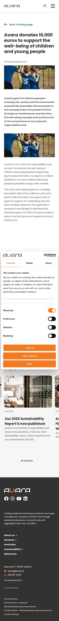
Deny (29, 364)
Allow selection (29, 356)
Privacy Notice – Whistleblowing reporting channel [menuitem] (28, 610)
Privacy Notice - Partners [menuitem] (16, 603)
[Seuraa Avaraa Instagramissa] (12, 498)
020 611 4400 (14, 574)
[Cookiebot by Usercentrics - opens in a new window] (44, 255)
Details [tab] (29, 263)
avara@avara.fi (16, 571)
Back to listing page (21, 24)
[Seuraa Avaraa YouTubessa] (18, 498)
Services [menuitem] (9, 540)
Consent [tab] (10, 263)
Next (14, 369)
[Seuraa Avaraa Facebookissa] (6, 498)
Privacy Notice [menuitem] (11, 599)
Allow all (29, 348)
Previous (5, 369)
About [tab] (48, 263)
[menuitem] (11, 614)
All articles (27, 460)
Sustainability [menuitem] (12, 549)
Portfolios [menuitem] (10, 544)
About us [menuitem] (9, 535)
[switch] (52, 319)
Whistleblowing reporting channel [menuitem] (20, 606)
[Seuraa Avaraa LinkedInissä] (25, 498)
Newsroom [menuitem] (10, 553)
